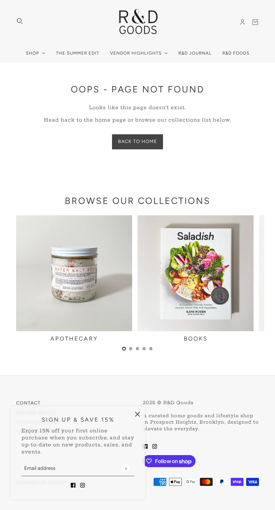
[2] (137, 349)
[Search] (19, 21)
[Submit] (125, 468)
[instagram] (82, 485)
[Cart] (255, 22)
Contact (28, 403)
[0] (124, 349)
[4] (151, 349)
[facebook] (73, 485)
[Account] (242, 22)
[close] (137, 414)
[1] (131, 349)
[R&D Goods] (137, 22)
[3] (144, 349)
